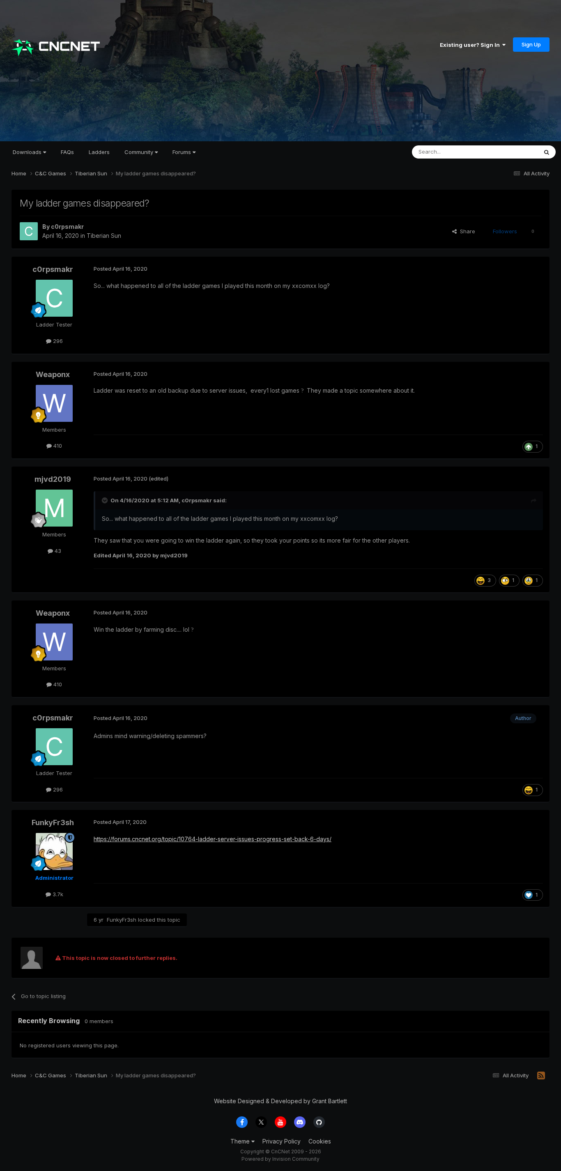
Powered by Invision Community (280, 1159)
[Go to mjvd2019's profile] (54, 508)
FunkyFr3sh (53, 822)
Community (139, 152)
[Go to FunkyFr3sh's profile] (54, 851)
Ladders (99, 152)
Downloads (28, 152)
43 (57, 551)
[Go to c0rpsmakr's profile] (29, 231)
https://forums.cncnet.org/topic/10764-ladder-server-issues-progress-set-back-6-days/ (212, 838)
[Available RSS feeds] (541, 1075)
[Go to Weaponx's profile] (54, 403)
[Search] (547, 152)
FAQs (67, 152)
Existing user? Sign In (471, 44)
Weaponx (53, 374)
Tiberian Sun (104, 235)
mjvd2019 (52, 479)
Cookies (319, 1141)
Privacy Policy (281, 1141)
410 (57, 445)
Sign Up (531, 44)
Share (466, 231)
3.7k (57, 894)
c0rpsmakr (67, 226)
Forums (182, 152)
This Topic (514, 152)
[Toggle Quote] (105, 500)
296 (57, 341)
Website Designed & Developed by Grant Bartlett (280, 1100)
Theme (240, 1141)
